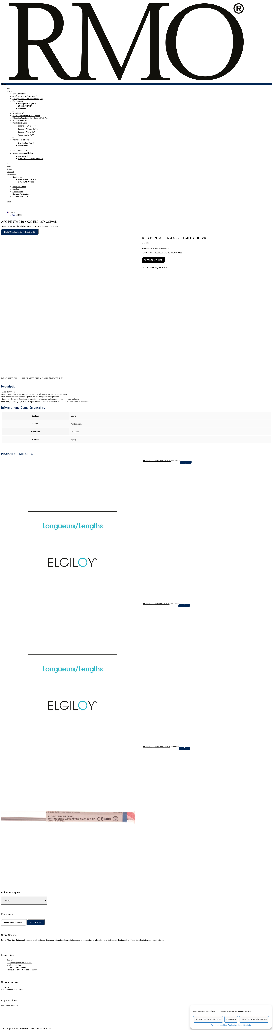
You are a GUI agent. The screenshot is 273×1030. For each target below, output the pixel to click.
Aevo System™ (18, 113)
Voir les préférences (254, 1019)
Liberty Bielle (24, 156)
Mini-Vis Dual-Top (20, 120)
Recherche (36, 922)
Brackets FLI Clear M (27, 126)
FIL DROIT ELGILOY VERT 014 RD (156, 604)
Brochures (17, 189)
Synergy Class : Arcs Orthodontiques (28, 99)
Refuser (231, 1019)
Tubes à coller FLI (26, 135)
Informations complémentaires (43, 378)
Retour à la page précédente (19, 232)
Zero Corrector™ (19, 94)
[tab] (11, 378)
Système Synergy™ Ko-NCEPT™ (25, 96)
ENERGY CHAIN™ (25, 106)
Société (9, 166)
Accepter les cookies (208, 1019)
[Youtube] (7, 1016)
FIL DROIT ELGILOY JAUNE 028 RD (157, 461)
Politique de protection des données (22, 970)
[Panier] (7, 207)
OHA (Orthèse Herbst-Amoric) (30, 159)
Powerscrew (23, 145)
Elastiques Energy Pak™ (27, 103)
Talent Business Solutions (40, 1029)
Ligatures (22, 108)
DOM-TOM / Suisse (26, 182)
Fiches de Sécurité (20, 196)
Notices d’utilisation (21, 194)
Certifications (18, 191)
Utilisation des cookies (16, 967)
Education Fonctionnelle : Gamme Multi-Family (31, 118)
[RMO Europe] (126, 82)
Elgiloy (23, 226)
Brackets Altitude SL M (28, 129)
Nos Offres (17, 177)
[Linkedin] (7, 1019)
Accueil (9, 88)
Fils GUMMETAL (20, 151)
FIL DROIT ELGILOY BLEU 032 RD (156, 747)
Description (9, 378)
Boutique (9, 169)
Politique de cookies (219, 1025)
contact (9, 201)
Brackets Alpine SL (26, 132)
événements (10, 172)
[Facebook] (7, 1014)
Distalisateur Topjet (26, 143)
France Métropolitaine (27, 179)
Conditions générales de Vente (19, 962)
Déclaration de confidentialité (239, 1025)
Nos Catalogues (19, 187)
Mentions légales (14, 965)
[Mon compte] (7, 204)
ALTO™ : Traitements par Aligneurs (26, 116)
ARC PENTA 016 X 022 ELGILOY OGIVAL (43, 226)
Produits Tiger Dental (21, 140)
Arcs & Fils (14, 226)
